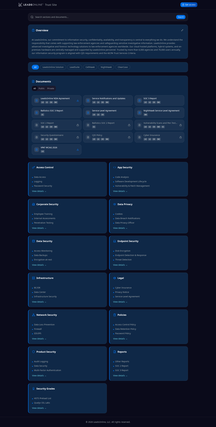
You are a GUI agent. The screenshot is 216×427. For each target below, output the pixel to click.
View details (39, 191)
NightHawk (106, 67)
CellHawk (90, 67)
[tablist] (44, 88)
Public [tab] (42, 88)
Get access (190, 4)
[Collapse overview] (182, 30)
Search (181, 17)
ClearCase (123, 67)
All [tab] (35, 88)
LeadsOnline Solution (53, 67)
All (35, 67)
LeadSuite (74, 67)
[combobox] (105, 17)
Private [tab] (50, 88)
